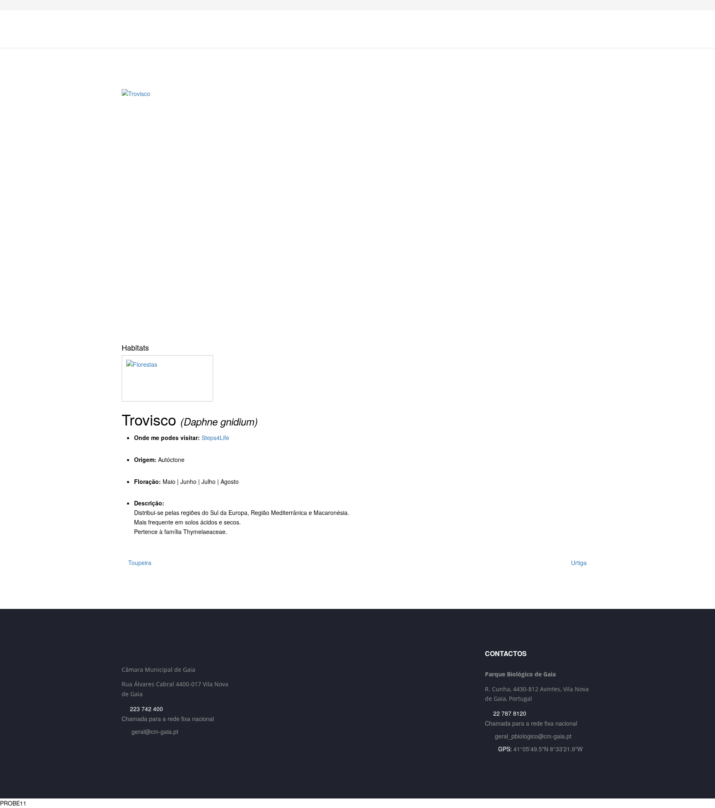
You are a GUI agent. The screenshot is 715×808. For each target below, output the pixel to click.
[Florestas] (357, 378)
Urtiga (579, 562)
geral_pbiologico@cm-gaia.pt (533, 736)
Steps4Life (215, 437)
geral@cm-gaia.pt (155, 731)
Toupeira (139, 562)
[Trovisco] (357, 213)
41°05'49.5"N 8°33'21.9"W (548, 749)
